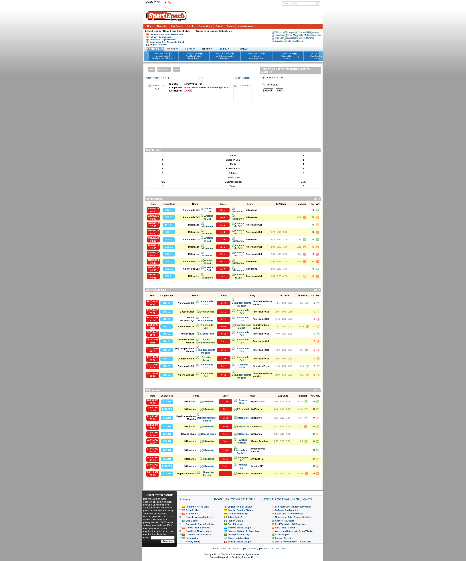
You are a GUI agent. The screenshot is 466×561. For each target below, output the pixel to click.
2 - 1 (222, 247)
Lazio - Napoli (282, 534)
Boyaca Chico (187, 312)
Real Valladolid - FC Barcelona (290, 524)
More (316, 198)
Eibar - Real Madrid (285, 527)
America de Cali (157, 78)
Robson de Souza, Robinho (200, 524)
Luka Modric (192, 538)
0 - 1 (200, 78)
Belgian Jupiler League (239, 541)
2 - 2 (225, 418)
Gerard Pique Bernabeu (198, 527)
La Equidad (256, 426)
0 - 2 (223, 334)
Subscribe (168, 541)
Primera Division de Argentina (243, 531)
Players (219, 26)
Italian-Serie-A (235, 517)
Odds (176, 69)
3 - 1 (222, 210)
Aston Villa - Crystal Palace (162, 39)
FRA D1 (227, 49)
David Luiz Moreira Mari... (199, 531)
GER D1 (210, 49)
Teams (230, 26)
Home (150, 26)
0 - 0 (222, 217)
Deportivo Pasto (186, 358)
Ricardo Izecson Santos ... (199, 517)
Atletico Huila (187, 334)
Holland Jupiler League (239, 527)
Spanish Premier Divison (240, 510)
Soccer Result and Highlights (172, 30)
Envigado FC (257, 459)
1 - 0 (222, 232)
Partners (264, 548)
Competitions (205, 26)
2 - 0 (223, 303)
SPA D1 (174, 49)
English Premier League (240, 507)
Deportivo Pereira (186, 473)
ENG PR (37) (157, 49)
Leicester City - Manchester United (166, 34)
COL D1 (169, 210)
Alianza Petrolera (259, 441)
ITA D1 (192, 49)
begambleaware (246, 26)
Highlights (162, 26)
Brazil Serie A (235, 524)
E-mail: (147, 537)
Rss (284, 548)
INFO (151, 69)
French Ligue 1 (235, 521)
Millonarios (242, 78)
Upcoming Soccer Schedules (214, 30)
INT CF (168, 225)
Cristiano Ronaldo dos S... (199, 534)
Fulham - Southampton (161, 37)
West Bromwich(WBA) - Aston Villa (293, 541)
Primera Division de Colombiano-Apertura (206, 87)
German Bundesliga (238, 513)
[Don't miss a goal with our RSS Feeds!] (169, 4)
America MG (256, 466)
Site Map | (276, 548)
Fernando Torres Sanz (197, 507)
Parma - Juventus (284, 538)
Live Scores (177, 26)
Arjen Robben (193, 510)
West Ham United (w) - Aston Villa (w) (294, 531)
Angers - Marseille (158, 44)
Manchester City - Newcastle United (167, 42)
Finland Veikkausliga (238, 538)
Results (190, 26)
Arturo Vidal (192, 513)
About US (225, 548)
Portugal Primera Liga (239, 534)
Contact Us (237, 548)
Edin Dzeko (192, 521)
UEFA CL (244, 49)
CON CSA (167, 409)
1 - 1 (222, 225)
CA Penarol (256, 409)
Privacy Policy (251, 548)
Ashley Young (193, 541)
